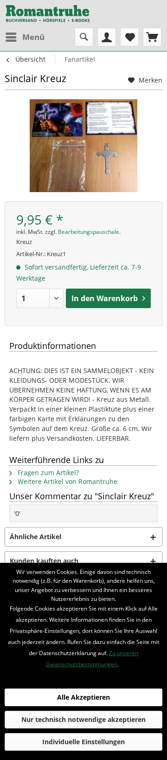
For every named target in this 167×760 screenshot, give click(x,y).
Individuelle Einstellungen (83, 741)
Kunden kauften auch (44, 560)
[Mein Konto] (106, 37)
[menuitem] (24, 37)
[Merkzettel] (129, 37)
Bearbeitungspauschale (88, 232)
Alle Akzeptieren (83, 697)
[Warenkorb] (152, 37)
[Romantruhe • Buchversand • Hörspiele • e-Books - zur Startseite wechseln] (48, 14)
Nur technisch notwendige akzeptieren (83, 719)
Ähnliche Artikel (35, 536)
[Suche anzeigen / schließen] (84, 37)
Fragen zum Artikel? (47, 472)
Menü (33, 37)
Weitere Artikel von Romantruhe (66, 481)
